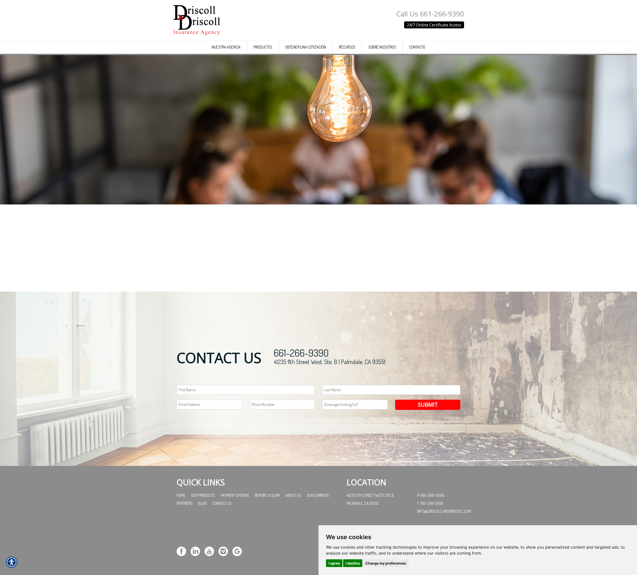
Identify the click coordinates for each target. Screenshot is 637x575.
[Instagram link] (225, 550)
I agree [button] (334, 563)
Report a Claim (267, 495)
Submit (428, 404)
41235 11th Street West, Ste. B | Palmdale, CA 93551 (329, 362)
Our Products (203, 495)
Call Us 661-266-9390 (430, 13)
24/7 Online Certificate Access (434, 25)
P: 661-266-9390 (430, 495)
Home (181, 495)
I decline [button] (353, 563)
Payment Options (235, 495)
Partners (185, 503)
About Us (293, 495)
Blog (202, 503)
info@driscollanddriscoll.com (444, 511)
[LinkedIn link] (197, 550)
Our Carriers (318, 495)
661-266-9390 (301, 353)
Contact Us (221, 503)
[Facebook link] (183, 550)
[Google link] (239, 550)
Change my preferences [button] (385, 563)
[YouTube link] (211, 550)
